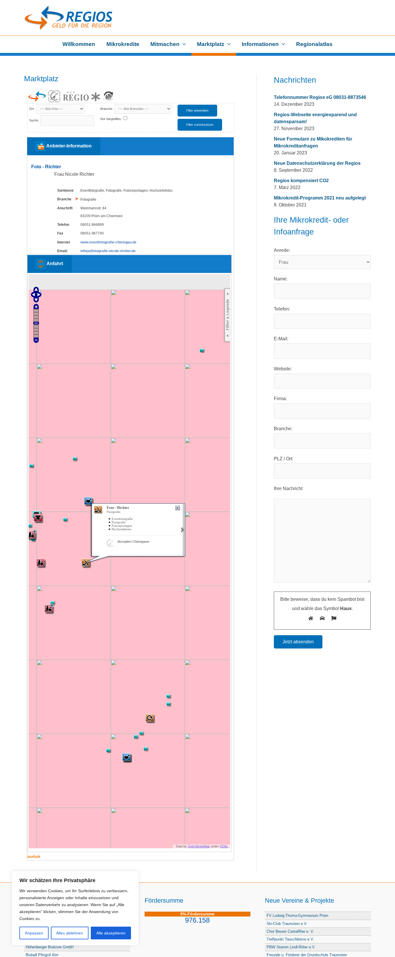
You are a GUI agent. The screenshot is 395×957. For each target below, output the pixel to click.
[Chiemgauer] (54, 96)
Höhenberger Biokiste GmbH (49, 947)
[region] (75, 908)
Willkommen (78, 44)
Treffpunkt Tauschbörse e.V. (290, 939)
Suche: (34, 120)
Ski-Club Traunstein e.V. (287, 923)
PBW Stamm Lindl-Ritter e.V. (291, 947)
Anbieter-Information (68, 145)
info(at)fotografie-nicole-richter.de (108, 251)
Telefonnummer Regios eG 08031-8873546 (320, 97)
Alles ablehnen (69, 933)
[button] (183, 44)
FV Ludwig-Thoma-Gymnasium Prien (297, 915)
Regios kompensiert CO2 (301, 180)
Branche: (107, 108)
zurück (33, 856)
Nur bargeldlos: (111, 119)
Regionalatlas (314, 44)
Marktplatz (210, 44)
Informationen (260, 44)
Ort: (32, 108)
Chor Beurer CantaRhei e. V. (290, 931)
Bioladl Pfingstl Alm (42, 955)
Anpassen (34, 933)
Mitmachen (165, 44)
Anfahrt (54, 263)
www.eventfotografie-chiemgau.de (108, 242)
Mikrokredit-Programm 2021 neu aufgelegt (320, 197)
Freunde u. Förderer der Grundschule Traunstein (307, 955)
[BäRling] (108, 96)
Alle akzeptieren (110, 933)
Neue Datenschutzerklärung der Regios (317, 163)
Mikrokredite (122, 44)
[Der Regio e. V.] (81, 96)
